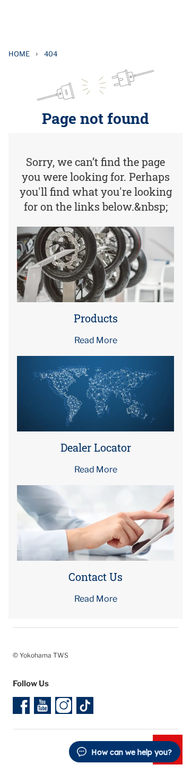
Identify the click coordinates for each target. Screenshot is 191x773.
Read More (95, 340)
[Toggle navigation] (172, 21)
